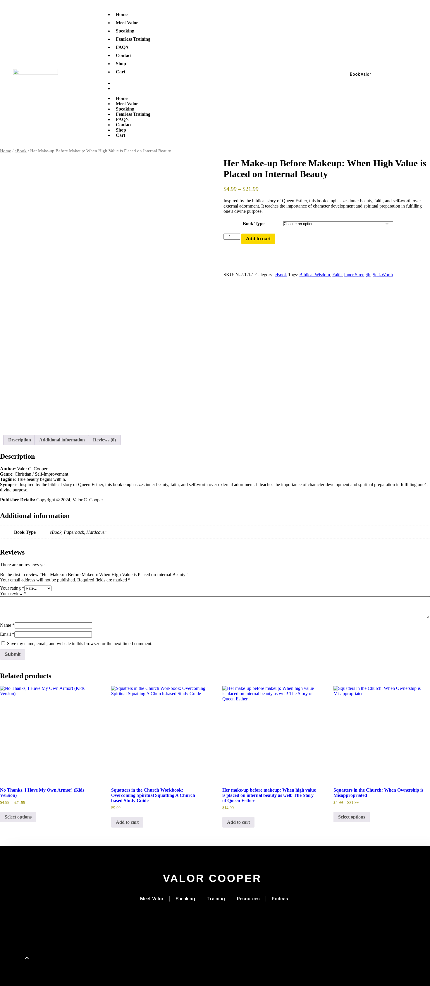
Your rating (12, 588)
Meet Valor (127, 22)
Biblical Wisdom (314, 274)
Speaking (125, 30)
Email (7, 634)
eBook (21, 150)
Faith (337, 274)
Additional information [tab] (62, 439)
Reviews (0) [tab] (104, 439)
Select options (18, 816)
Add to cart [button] (127, 822)
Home (122, 14)
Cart (120, 71)
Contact (124, 55)
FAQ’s (122, 47)
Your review (13, 593)
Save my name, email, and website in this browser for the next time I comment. (79, 643)
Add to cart (258, 238)
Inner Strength (357, 274)
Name (7, 625)
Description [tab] (19, 439)
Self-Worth (383, 274)
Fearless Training (133, 39)
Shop (121, 63)
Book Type (253, 223)
